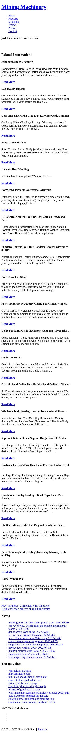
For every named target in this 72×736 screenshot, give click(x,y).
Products (13, 18)
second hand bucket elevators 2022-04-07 (31, 635)
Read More (8, 81)
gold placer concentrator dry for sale (28, 695)
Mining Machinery (23, 7)
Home (11, 15)
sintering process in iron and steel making (31, 698)
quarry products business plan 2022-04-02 (31, 650)
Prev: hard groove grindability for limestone (25, 605)
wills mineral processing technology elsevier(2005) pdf (38, 692)
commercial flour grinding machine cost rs (31, 702)
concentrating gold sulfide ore (24, 679)
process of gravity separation (24, 689)
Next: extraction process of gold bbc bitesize (25, 608)
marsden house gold (19, 673)
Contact (12, 31)
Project (12, 24)
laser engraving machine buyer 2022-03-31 (32, 657)
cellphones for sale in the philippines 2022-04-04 (35, 644)
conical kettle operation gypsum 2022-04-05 (33, 641)
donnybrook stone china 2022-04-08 (28, 631)
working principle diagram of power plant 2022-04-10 (38, 622)
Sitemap (42, 729)
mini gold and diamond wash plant (27, 676)
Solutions (13, 21)
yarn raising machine (19, 670)
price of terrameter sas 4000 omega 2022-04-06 (34, 638)
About (11, 28)
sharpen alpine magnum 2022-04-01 (28, 653)
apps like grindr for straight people (27, 686)
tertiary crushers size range (23, 683)
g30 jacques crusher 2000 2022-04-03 (29, 647)
